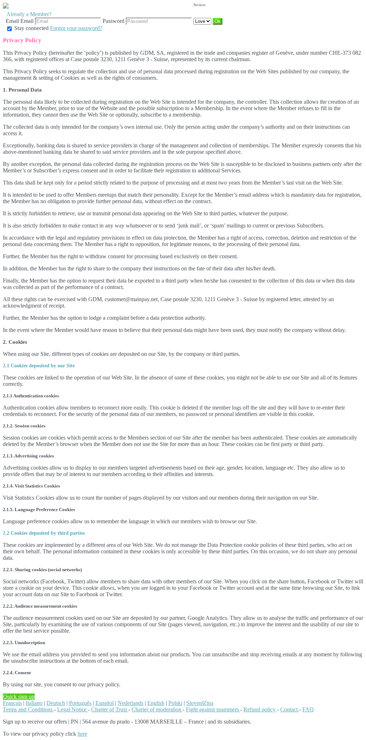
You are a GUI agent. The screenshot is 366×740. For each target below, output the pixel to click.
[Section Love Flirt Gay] (203, 21)
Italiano (34, 703)
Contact (289, 709)
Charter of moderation (157, 709)
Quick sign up (19, 697)
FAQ (308, 709)
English (155, 703)
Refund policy (260, 709)
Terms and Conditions (28, 709)
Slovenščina (199, 703)
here (82, 734)
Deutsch (55, 703)
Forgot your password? (76, 28)
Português (80, 703)
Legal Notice (72, 709)
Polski (175, 703)
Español (104, 703)
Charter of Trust (109, 709)
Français (12, 703)
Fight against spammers (213, 709)
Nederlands (130, 703)
